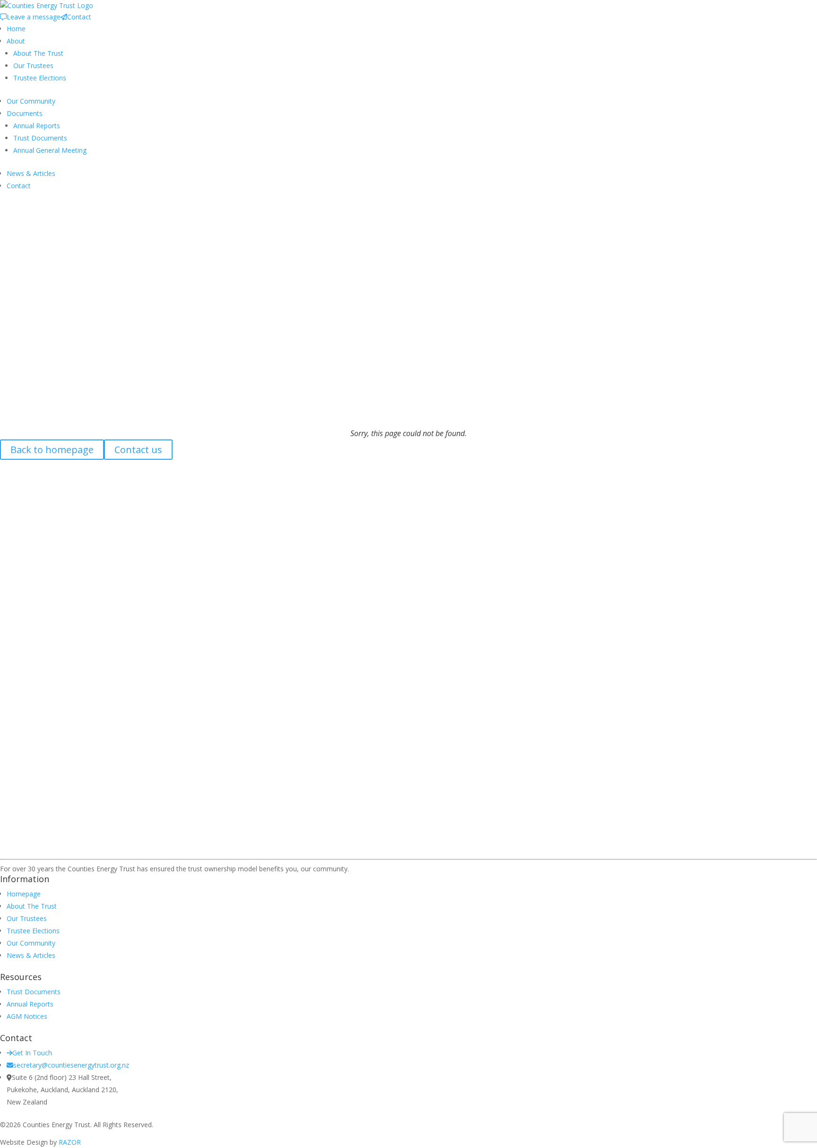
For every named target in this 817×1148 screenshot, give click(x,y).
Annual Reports (36, 125)
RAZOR (70, 1142)
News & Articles (31, 173)
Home (16, 28)
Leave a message (34, 16)
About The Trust (38, 53)
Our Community (31, 100)
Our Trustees (33, 65)
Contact (79, 16)
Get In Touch (32, 1052)
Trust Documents (40, 137)
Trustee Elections (39, 77)
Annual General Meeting (50, 150)
